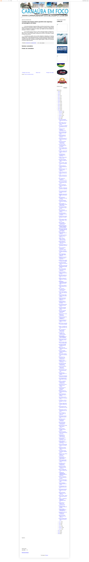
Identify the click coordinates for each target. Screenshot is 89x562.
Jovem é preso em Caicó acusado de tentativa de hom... (63, 192)
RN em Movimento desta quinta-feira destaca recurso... (63, 305)
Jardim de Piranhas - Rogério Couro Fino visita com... (62, 516)
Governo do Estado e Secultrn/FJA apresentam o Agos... (62, 248)
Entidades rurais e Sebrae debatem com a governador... (63, 454)
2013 (59, 108)
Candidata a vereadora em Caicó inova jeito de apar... (63, 251)
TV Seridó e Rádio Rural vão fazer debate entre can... (63, 404)
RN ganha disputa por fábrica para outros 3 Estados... (62, 394)
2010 (59, 532)
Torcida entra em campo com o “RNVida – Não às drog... (63, 220)
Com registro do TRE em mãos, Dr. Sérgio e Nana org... (63, 236)
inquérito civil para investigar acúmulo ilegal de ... (62, 429)
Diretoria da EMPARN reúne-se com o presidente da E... (62, 382)
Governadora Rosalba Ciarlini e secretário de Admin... (63, 160)
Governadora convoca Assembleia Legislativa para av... (63, 451)
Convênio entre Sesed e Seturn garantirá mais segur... (63, 286)
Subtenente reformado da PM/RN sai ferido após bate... (63, 195)
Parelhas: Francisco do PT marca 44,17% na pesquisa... (62, 477)
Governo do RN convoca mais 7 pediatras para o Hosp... (63, 148)
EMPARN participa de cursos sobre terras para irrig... (62, 136)
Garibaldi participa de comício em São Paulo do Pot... (63, 166)
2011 (59, 530)
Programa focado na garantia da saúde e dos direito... (62, 302)
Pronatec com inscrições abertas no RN (63, 158)
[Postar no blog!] (40, 42)
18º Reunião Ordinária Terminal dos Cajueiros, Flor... (63, 201)
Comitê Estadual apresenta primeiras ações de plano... (62, 457)
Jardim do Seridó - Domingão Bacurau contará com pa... (62, 223)
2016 (59, 104)
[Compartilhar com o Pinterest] (43, 42)
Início (21, 17)
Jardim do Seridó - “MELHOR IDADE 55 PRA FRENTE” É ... (62, 510)
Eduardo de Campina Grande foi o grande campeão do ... (62, 467)
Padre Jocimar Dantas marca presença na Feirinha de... (62, 269)
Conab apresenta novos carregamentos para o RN (63, 487)
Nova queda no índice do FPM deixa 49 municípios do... (63, 513)
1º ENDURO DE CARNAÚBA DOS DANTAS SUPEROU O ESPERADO (63, 474)
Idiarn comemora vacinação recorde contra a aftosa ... (62, 289)
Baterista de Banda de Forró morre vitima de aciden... (63, 185)
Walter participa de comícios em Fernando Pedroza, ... (63, 210)
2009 (59, 533)
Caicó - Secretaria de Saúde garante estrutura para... (62, 330)
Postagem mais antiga (50, 72)
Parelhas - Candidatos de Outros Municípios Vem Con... (63, 327)
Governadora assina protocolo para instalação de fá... (62, 464)
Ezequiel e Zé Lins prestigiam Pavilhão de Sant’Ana (63, 506)
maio (60, 523)
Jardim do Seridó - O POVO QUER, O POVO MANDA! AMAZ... (63, 204)
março (60, 526)
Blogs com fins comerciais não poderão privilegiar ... (63, 324)
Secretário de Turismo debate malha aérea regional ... (62, 448)
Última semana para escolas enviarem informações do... (62, 423)
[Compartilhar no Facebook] (42, 42)
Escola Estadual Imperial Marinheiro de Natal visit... (63, 490)
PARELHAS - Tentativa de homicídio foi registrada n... (63, 188)
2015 (59, 105)
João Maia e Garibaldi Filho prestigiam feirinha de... (62, 311)
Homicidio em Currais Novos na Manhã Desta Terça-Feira (63, 432)
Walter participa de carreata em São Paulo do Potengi (63, 198)
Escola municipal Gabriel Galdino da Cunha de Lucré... (63, 519)
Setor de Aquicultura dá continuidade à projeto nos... (63, 379)
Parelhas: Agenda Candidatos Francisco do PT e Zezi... (63, 442)
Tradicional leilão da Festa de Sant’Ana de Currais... (62, 484)
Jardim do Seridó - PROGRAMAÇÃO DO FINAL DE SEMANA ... (63, 336)
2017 (59, 102)
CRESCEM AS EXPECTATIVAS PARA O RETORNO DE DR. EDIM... (63, 282)
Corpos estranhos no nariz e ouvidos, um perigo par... (62, 413)
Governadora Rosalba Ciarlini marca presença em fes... (63, 263)
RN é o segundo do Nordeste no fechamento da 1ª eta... (63, 179)
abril (59, 524)
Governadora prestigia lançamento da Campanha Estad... (62, 364)
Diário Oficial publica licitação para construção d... (62, 420)
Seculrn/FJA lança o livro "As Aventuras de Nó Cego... (63, 370)
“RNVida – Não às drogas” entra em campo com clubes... (62, 239)
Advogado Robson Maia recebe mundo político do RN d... (63, 295)
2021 (59, 97)
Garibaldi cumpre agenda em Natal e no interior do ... (63, 217)
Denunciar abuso (25, 552)
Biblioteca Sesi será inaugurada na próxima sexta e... (63, 348)
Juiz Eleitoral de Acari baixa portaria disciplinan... (62, 388)
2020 (59, 98)
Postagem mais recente (26, 72)
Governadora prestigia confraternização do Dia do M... (62, 345)
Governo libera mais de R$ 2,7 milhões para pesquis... (62, 123)
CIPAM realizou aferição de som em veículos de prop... (63, 354)
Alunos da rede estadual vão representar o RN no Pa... (63, 182)
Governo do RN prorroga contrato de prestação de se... (63, 445)
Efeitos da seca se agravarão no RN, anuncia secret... (62, 358)
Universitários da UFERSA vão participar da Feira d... (63, 126)
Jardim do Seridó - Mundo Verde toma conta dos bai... (63, 496)
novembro (60, 112)
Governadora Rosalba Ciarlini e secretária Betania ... (62, 308)
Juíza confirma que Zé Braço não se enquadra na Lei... (63, 398)
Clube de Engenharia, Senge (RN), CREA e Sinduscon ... (62, 255)
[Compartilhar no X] (41, 42)
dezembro (60, 111)
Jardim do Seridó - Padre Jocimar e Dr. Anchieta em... (63, 163)
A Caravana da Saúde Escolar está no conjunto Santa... (62, 142)
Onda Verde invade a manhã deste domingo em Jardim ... (63, 214)
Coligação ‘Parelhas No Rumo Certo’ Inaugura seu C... (63, 279)
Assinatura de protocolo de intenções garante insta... (62, 417)
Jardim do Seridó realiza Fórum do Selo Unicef (63, 342)
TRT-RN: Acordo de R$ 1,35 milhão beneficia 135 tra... (62, 461)
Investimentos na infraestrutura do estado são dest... (62, 435)
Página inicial (38, 72)
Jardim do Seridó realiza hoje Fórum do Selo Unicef (63, 133)
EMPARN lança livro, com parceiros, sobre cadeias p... (63, 170)
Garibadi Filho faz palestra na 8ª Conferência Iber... (62, 503)
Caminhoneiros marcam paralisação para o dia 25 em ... (63, 410)
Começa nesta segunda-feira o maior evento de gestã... (63, 292)
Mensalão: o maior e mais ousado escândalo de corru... (63, 152)
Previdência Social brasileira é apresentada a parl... (62, 129)
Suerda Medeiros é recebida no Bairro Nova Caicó (62, 155)
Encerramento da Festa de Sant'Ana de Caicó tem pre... (62, 207)
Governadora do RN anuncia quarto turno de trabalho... (62, 145)
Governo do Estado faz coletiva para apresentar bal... (62, 367)
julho (60, 118)
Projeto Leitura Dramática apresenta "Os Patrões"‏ (63, 376)
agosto (60, 116)
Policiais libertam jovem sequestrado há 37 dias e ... (63, 407)
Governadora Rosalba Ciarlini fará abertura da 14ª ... (63, 120)
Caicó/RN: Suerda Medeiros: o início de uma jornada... (62, 361)
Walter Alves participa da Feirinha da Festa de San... (63, 276)
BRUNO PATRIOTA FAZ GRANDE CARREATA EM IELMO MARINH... (63, 226)
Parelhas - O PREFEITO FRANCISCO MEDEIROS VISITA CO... (63, 500)
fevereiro (60, 527)
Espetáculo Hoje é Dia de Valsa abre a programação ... (63, 314)
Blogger (47, 555)
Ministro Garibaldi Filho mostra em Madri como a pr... (63, 470)
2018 (59, 101)
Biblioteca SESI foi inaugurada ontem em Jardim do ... (63, 232)
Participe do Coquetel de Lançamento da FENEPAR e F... (63, 317)
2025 (59, 91)
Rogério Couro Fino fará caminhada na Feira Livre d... (63, 340)
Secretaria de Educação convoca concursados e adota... (63, 480)
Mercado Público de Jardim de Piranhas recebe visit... (62, 242)
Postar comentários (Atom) (29, 74)
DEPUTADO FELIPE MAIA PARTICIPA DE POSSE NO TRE (63, 266)
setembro (60, 115)
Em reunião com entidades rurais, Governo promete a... (62, 333)
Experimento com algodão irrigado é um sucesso (63, 373)
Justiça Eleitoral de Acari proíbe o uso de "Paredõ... (63, 385)
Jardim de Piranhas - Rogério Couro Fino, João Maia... (62, 493)
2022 (59, 95)
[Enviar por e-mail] (39, 42)
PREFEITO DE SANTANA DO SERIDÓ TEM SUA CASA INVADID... (63, 229)
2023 (59, 94)
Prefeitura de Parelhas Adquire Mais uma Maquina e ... (62, 299)
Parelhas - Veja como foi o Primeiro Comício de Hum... (63, 173)
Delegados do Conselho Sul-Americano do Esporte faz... (62, 258)
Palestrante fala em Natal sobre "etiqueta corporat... (63, 426)
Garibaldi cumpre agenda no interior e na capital (63, 261)
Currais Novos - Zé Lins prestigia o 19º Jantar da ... (62, 401)
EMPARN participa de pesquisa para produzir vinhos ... (63, 391)
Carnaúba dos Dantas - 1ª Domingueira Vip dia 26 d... (63, 245)
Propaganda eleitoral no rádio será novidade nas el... (62, 321)
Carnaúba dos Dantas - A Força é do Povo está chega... (63, 139)
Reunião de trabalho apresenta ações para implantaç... (63, 351)
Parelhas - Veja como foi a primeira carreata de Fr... (63, 176)
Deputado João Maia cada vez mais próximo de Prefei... (63, 273)
